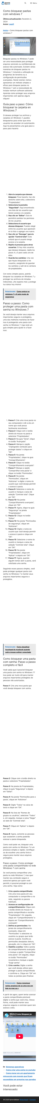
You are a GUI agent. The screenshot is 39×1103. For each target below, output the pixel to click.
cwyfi (11, 24)
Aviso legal (24, 1100)
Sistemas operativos (15, 1067)
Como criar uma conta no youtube (20, 1070)
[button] (25, 3)
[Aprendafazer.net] (6, 3)
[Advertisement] (19, 152)
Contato (33, 1100)
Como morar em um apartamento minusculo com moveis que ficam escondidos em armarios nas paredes (19, 1076)
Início (5, 30)
